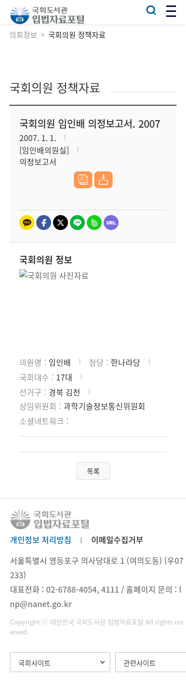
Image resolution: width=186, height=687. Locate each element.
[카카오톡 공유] (26, 222)
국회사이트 (34, 663)
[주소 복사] (111, 222)
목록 (93, 471)
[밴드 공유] (94, 222)
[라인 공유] (77, 222)
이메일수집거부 (117, 539)
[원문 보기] (83, 179)
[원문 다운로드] (103, 179)
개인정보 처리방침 (40, 539)
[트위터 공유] (60, 222)
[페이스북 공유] (43, 222)
